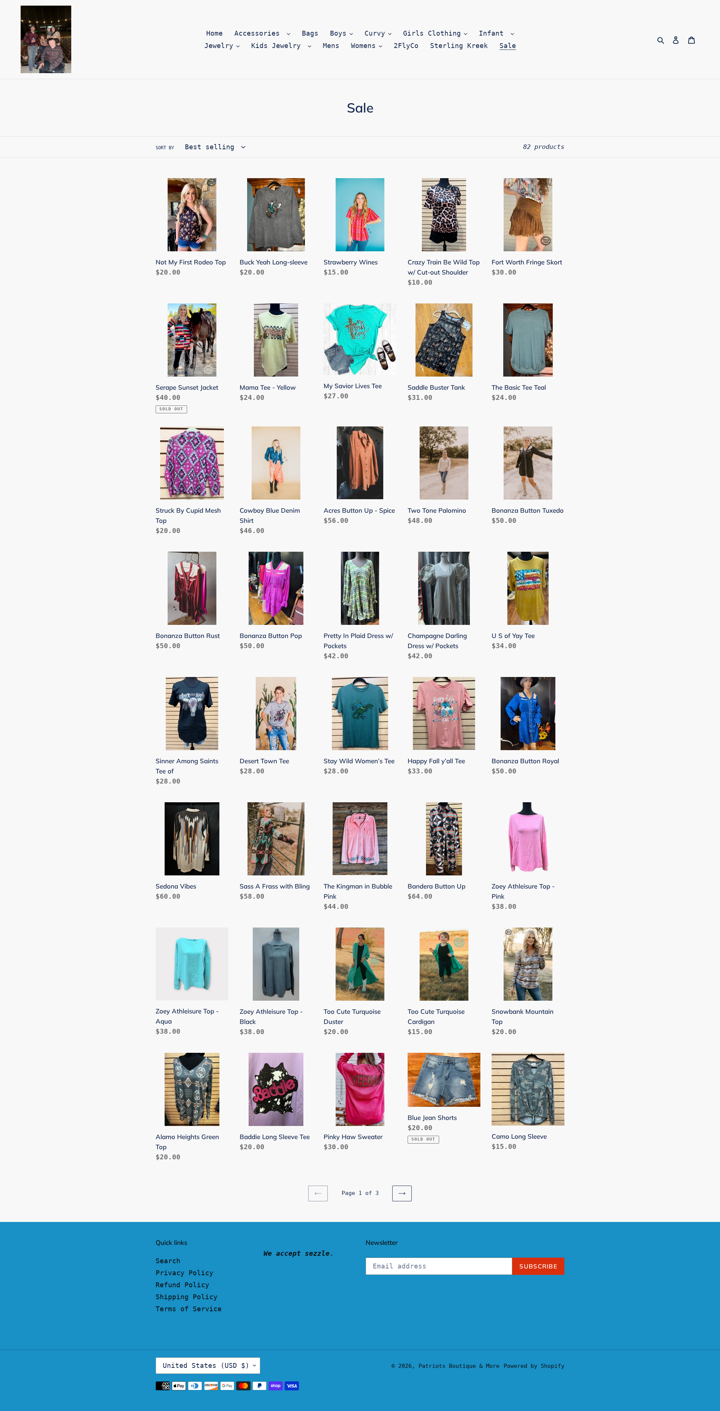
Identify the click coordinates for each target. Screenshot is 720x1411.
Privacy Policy (184, 1273)
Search (168, 1261)
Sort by (165, 147)
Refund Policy (182, 1285)
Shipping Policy (187, 1297)
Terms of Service (189, 1309)
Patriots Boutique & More (459, 1366)
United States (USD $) (206, 1365)
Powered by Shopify (534, 1366)
